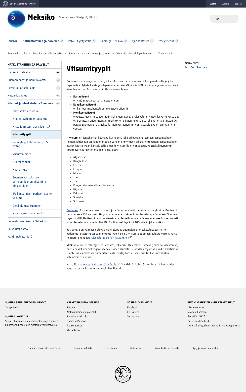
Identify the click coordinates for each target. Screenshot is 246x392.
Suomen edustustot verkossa (44, 348)
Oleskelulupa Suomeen (27, 206)
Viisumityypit (22, 134)
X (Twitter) (133, 312)
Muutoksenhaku (22, 162)
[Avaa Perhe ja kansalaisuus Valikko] (58, 88)
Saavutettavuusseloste (166, 348)
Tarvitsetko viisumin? (26, 111)
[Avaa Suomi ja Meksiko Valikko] (126, 41)
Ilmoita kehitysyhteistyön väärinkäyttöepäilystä (213, 325)
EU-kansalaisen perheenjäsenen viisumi (33, 196)
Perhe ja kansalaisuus (21, 88)
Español (238, 4)
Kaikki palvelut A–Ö (20, 236)
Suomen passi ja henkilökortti (27, 80)
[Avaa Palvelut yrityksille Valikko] (94, 41)
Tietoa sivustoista (82, 348)
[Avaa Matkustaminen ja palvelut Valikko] (61, 41)
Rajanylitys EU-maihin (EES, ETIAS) (31, 144)
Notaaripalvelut (17, 95)
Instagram (133, 316)
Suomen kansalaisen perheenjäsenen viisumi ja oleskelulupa (29, 182)
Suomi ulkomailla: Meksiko (47, 53)
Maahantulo (20, 169)
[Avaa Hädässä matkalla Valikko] (58, 72)
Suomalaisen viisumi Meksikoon (28, 221)
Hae (233, 18)
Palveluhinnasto (18, 229)
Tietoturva (135, 348)
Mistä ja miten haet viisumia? (31, 126)
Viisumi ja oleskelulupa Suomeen (134, 53)
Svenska (225, 4)
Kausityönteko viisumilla (28, 213)
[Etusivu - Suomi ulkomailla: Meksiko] (16, 18)
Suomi (71, 53)
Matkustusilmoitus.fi (198, 321)
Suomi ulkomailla (17, 53)
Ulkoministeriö (195, 307)
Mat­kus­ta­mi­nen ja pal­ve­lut (95, 53)
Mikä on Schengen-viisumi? (30, 119)
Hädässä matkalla (19, 72)
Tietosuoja (111, 348)
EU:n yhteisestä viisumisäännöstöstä (96, 264)
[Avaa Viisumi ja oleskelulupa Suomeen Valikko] (58, 103)
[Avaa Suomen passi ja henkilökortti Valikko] (58, 80)
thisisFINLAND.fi (196, 316)
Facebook (132, 307)
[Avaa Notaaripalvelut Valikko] (58, 95)
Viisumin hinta (22, 154)
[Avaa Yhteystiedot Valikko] (177, 41)
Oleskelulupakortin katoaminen (110, 237)
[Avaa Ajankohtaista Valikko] (152, 41)
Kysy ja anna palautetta (205, 348)
